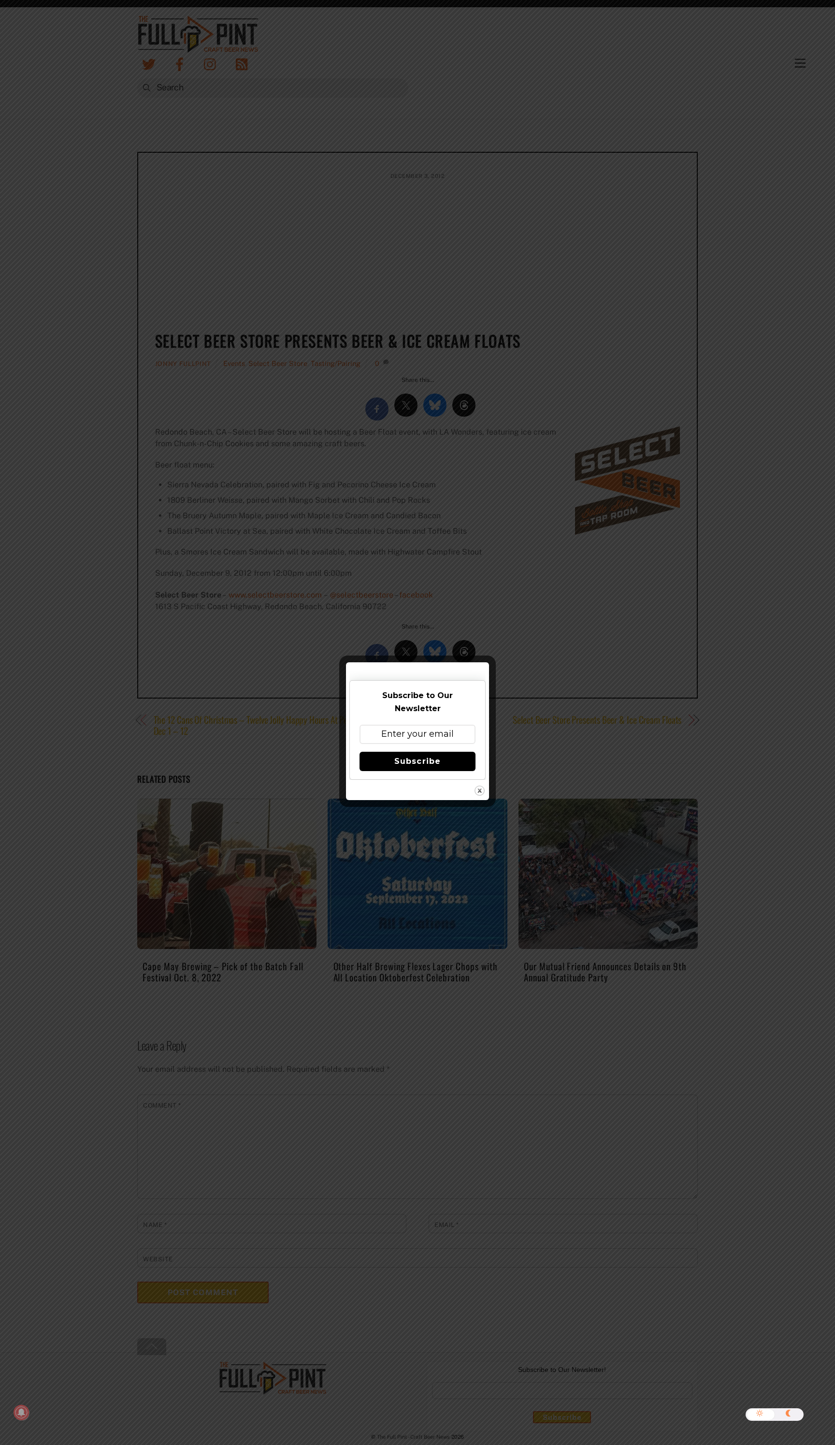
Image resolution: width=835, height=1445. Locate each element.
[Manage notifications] (21, 1412)
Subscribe (417, 761)
